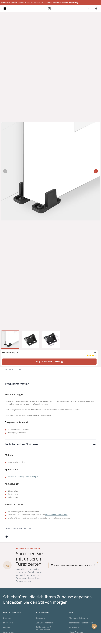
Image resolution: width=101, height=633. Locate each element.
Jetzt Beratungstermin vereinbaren (73, 565)
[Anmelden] (89, 8)
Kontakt (6, 627)
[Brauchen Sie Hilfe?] (94, 626)
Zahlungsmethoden (45, 622)
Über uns (7, 618)
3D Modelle (74, 627)
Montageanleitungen (78, 618)
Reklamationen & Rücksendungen (43, 628)
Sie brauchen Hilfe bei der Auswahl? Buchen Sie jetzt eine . (40, 2)
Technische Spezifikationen (81, 622)
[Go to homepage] (49, 8)
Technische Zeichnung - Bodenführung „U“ (23, 476)
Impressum (8, 622)
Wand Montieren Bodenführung (56, 515)
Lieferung (40, 618)
